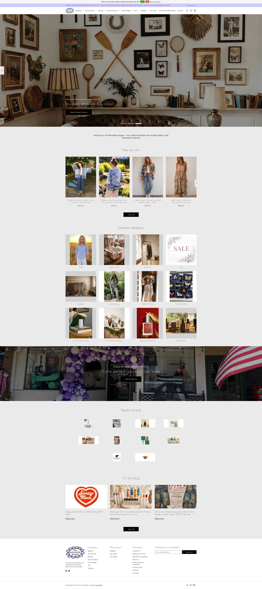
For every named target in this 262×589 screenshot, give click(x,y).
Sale (181, 267)
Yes (142, 1)
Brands (180, 11)
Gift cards (153, 11)
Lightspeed (99, 585)
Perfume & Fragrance (147, 341)
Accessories (92, 554)
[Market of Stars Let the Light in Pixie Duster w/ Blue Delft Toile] (81, 177)
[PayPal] (194, 585)
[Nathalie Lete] (145, 440)
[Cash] (187, 585)
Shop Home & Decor (78, 112)
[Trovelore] (145, 457)
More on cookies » (155, 1)
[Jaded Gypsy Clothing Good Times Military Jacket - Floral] (147, 177)
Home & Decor (93, 560)
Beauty (90, 557)
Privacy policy (137, 567)
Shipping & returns (138, 554)
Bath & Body (181, 341)
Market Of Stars (148, 304)
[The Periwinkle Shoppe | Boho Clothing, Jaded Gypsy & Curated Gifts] (70, 10)
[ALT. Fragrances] (88, 424)
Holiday (90, 568)
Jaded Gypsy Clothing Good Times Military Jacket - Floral (147, 201)
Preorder (81, 304)
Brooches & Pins (181, 304)
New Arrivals (114, 267)
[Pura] (173, 440)
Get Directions (131, 379)
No (147, 1)
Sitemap (135, 570)
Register (113, 551)
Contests (135, 573)
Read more (70, 518)
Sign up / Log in (191, 5)
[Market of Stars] (117, 440)
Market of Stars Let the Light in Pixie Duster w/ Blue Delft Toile (81, 201)
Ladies (81, 267)
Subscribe (189, 552)
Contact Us (136, 551)
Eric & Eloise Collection (114, 341)
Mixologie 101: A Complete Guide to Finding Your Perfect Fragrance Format (130, 512)
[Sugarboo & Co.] (117, 457)
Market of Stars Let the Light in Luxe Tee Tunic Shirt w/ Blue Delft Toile (114, 201)
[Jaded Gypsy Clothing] (173, 424)
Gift (89, 565)
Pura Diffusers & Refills (81, 341)
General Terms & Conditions (138, 563)
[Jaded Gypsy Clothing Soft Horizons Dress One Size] (181, 177)
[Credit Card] (190, 585)
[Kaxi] (88, 440)
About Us (135, 560)
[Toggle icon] (187, 10)
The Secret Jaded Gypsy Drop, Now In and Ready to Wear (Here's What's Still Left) (174, 512)
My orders (113, 554)
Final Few (147, 267)
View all (131, 214)
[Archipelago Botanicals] (117, 424)
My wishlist (113, 557)
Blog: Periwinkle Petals (167, 11)
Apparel (90, 551)
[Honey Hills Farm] (145, 424)
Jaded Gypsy (114, 304)
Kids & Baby (92, 562)
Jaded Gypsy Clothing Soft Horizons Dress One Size (181, 201)
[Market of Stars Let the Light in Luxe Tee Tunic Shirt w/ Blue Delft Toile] (114, 177)
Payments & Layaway (139, 557)
